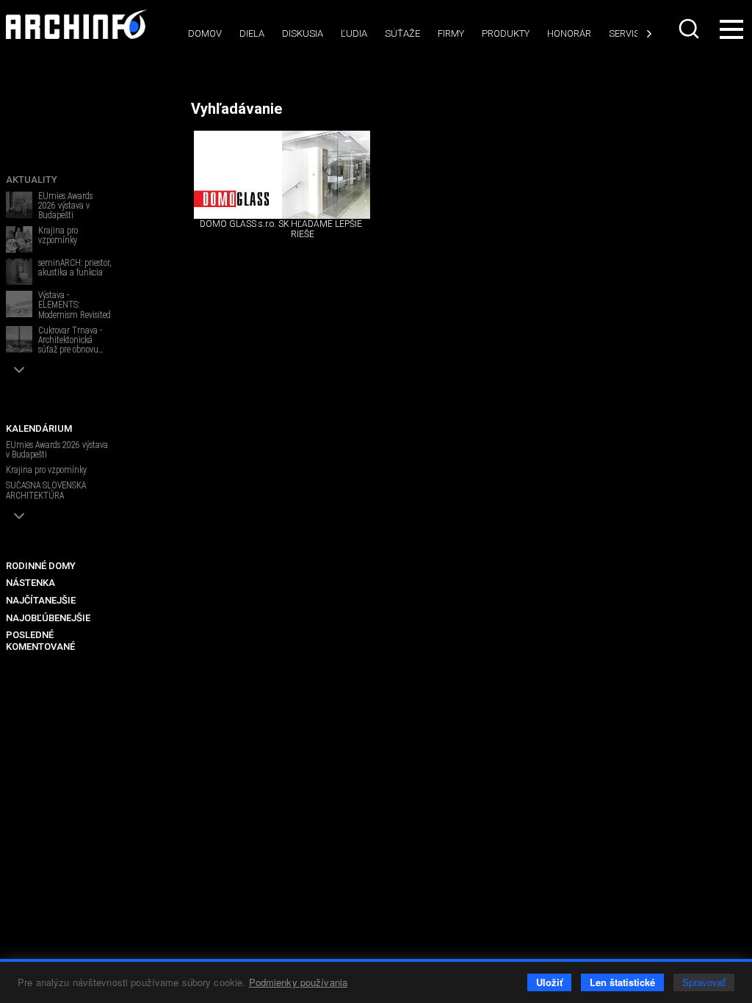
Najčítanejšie (41, 600)
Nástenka (30, 582)
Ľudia (354, 33)
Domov (205, 33)
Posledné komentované (40, 640)
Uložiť (549, 982)
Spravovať (704, 982)
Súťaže (402, 33)
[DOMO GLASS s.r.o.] (238, 175)
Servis (624, 33)
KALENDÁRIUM (39, 428)
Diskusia (302, 33)
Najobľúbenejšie (48, 617)
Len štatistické (622, 982)
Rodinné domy (41, 565)
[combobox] (689, 28)
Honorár (569, 33)
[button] (19, 370)
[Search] (689, 28)
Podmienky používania (298, 982)
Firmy (451, 33)
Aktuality (31, 179)
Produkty (505, 33)
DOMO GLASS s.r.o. (238, 224)
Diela (251, 33)
